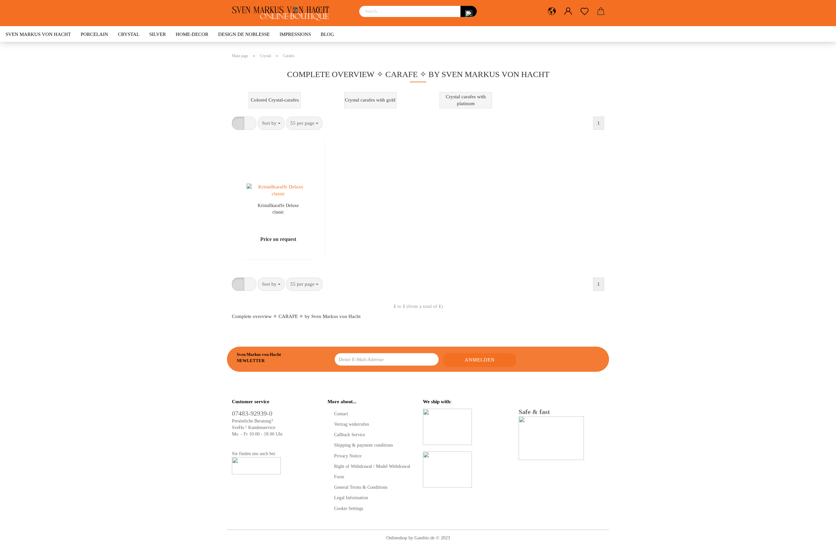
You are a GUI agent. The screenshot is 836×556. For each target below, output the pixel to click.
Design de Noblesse (244, 34)
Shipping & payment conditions (363, 445)
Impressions (295, 34)
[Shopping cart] (601, 11)
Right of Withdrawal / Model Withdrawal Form (372, 471)
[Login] (568, 11)
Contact (341, 413)
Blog (327, 34)
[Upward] (818, 546)
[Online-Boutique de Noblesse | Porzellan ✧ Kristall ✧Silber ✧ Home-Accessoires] (283, 13)
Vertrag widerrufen (351, 424)
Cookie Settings (348, 508)
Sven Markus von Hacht (38, 34)
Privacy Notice (348, 455)
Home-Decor (192, 34)
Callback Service (349, 434)
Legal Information (351, 497)
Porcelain (94, 34)
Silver (157, 34)
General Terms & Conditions (360, 487)
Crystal (128, 34)
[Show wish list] (584, 11)
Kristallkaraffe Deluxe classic (278, 208)
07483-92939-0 (252, 413)
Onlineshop (396, 537)
